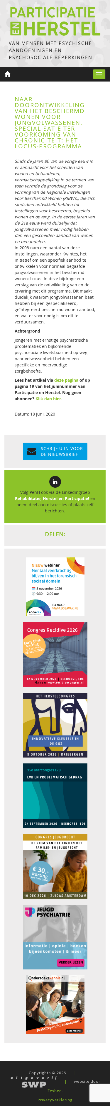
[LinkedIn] (55, 482)
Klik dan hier (48, 398)
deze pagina (66, 380)
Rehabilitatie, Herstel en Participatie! (52, 498)
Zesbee (55, 1090)
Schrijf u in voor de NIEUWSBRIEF (62, 451)
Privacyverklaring (55, 1099)
